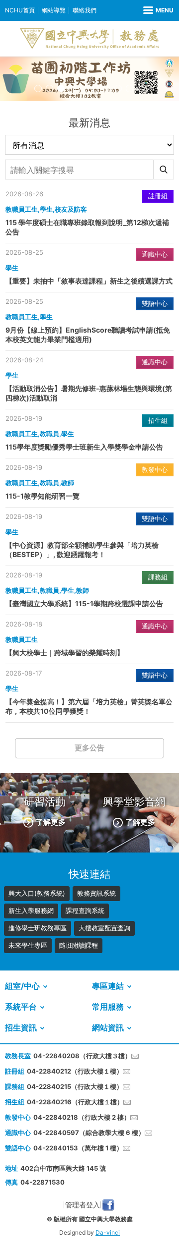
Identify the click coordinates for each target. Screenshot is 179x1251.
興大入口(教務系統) (36, 893)
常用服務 (108, 1007)
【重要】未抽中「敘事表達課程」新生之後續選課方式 (89, 281)
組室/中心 (22, 986)
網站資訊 (108, 1027)
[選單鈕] (158, 10)
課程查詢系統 (85, 910)
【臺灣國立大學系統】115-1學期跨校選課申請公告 (84, 603)
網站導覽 (54, 10)
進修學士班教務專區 (37, 928)
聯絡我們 (84, 10)
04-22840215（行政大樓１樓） (75, 1086)
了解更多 (51, 822)
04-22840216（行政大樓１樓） (75, 1102)
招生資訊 (21, 1027)
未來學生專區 (27, 945)
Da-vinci (107, 1232)
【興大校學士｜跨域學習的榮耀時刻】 (64, 652)
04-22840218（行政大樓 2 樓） (81, 1117)
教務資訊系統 (96, 893)
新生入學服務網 (31, 910)
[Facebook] (108, 1205)
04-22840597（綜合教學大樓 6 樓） (89, 1133)
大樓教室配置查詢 (104, 928)
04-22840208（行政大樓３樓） (82, 1056)
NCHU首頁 (20, 10)
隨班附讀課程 (78, 945)
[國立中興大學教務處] (89, 38)
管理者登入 (82, 1204)
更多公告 (89, 747)
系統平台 (21, 1007)
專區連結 (108, 986)
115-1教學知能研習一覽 (42, 496)
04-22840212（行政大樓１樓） (75, 1071)
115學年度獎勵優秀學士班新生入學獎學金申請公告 (84, 447)
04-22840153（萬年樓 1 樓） (78, 1148)
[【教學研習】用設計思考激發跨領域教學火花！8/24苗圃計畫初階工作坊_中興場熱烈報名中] (89, 79)
